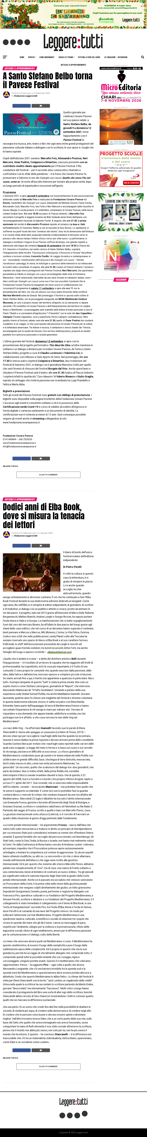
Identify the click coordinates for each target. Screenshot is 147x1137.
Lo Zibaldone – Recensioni (115, 57)
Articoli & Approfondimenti (73, 64)
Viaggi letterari (66, 57)
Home (22, 57)
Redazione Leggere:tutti (25, 96)
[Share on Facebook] (21, 106)
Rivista (31, 57)
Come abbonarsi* (47, 57)
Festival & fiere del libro (89, 57)
